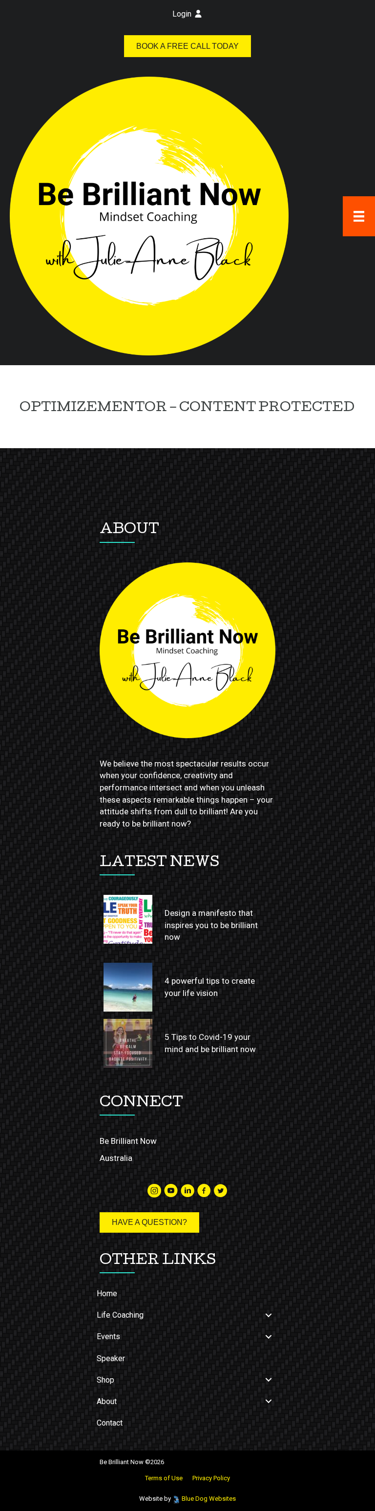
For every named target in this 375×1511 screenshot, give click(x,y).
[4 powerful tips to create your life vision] (128, 987)
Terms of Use (164, 1478)
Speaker (111, 1358)
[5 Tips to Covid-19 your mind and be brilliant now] (128, 1043)
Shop (105, 1380)
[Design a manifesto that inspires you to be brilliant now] (128, 919)
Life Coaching (120, 1315)
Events (108, 1336)
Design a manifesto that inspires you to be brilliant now (211, 925)
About (107, 1401)
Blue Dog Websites (209, 1498)
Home (107, 1293)
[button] (268, 1314)
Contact (110, 1423)
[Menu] (359, 216)
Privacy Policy (211, 1478)
